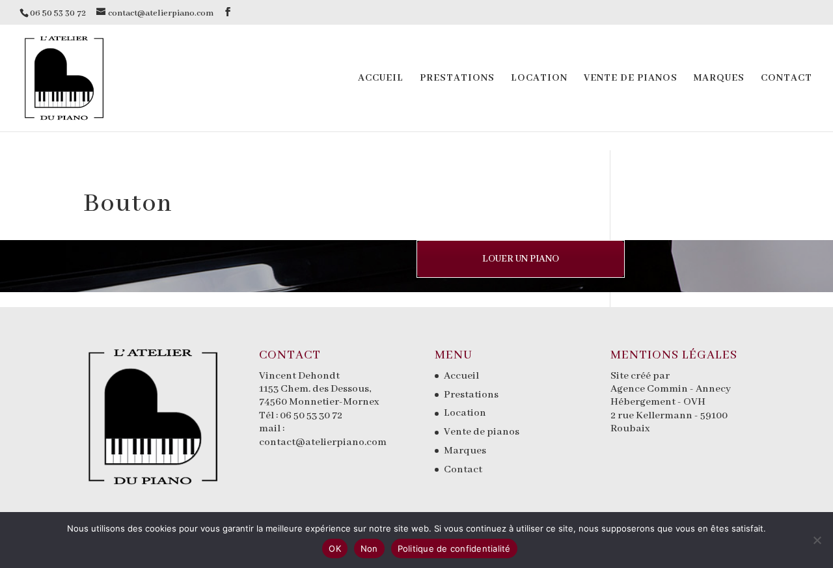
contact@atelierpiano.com (323, 442)
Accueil (380, 79)
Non (369, 548)
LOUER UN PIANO (520, 259)
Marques (719, 79)
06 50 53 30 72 (311, 415)
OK (335, 548)
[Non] (816, 540)
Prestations (457, 79)
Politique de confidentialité (454, 548)
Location (539, 79)
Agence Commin (650, 389)
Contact (786, 79)
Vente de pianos (630, 79)
